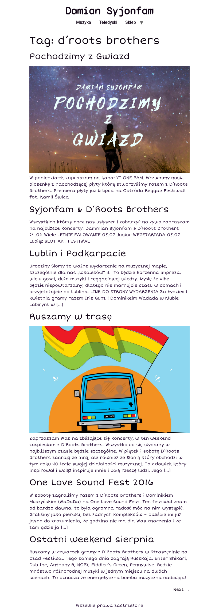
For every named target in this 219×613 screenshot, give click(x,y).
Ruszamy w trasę (70, 316)
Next (181, 589)
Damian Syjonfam (109, 10)
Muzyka (83, 22)
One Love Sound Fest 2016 (91, 482)
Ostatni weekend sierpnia (91, 539)
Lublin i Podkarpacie (77, 253)
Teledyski (108, 22)
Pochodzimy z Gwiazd (79, 56)
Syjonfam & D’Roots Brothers (99, 209)
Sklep (130, 22)
